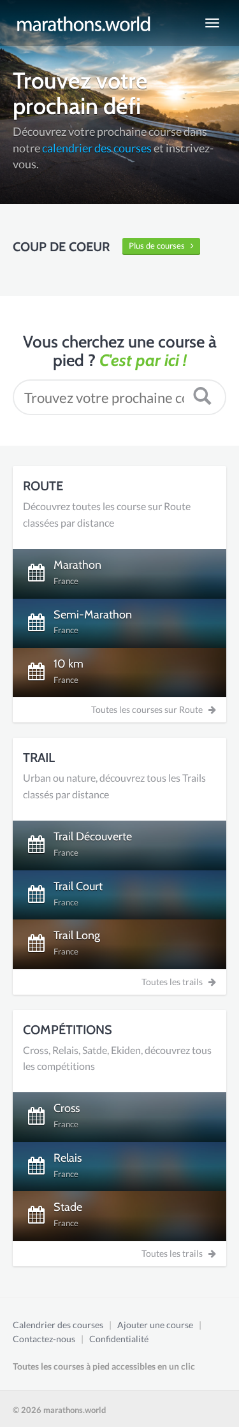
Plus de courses (160, 245)
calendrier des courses (97, 148)
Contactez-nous (44, 1338)
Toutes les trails (174, 981)
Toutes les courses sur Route (149, 709)
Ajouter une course (155, 1324)
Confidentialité (118, 1338)
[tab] (119, 573)
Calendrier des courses (58, 1324)
